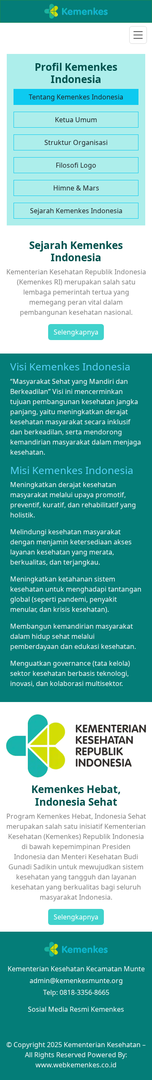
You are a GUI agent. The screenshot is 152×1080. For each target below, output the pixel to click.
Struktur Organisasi (76, 142)
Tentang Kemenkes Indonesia (76, 97)
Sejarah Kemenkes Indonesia (76, 210)
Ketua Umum (76, 119)
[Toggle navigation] (138, 35)
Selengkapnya (76, 332)
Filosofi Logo (76, 165)
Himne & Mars (76, 188)
